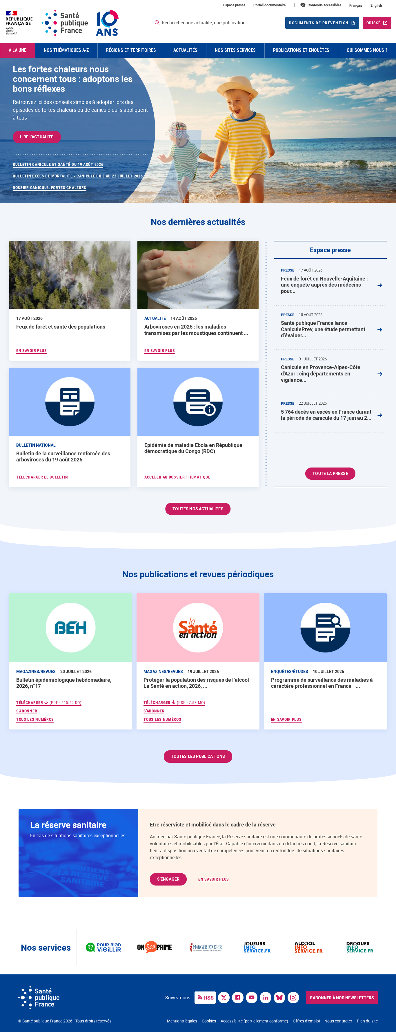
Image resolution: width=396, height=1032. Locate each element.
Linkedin (267, 997)
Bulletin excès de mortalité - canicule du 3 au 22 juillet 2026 (78, 176)
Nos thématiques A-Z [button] (66, 50)
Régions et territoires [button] (131, 50)
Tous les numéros (35, 719)
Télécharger (48, 702)
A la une (17, 50)
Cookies (209, 1021)
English (376, 5)
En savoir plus (286, 719)
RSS (209, 997)
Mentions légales (182, 1021)
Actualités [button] (185, 50)
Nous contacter (338, 1021)
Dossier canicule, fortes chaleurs (49, 187)
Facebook (239, 997)
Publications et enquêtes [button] (301, 50)
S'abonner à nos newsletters (342, 997)
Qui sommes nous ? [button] (367, 50)
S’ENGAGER (168, 879)
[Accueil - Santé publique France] (62, 23)
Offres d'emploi (306, 1021)
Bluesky (281, 997)
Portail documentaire (269, 5)
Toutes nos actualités (197, 509)
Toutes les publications (198, 756)
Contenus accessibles (324, 5)
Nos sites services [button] (235, 50)
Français (355, 5)
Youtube (253, 997)
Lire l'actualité (37, 137)
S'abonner (26, 710)
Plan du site (367, 1021)
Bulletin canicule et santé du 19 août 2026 (58, 164)
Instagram (294, 997)
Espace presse (234, 5)
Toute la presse (330, 473)
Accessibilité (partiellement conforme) (254, 1021)
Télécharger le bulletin (42, 477)
